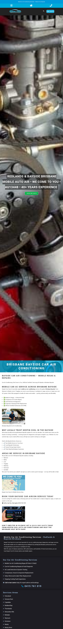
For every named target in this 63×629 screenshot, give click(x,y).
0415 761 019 (22, 503)
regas (52, 498)
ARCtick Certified (27, 382)
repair (56, 498)
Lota (5, 461)
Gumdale (6, 469)
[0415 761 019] (22, 586)
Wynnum (6, 457)
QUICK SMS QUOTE (32, 193)
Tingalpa (6, 463)
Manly (5, 459)
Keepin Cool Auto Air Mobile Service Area (12, 492)
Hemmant (6, 467)
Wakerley (6, 465)
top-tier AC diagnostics (29, 434)
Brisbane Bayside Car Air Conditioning (11, 426)
